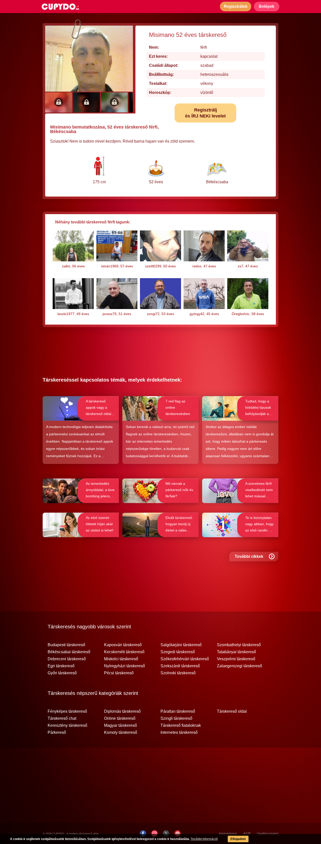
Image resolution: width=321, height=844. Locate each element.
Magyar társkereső (120, 726)
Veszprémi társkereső (236, 659)
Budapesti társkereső (66, 645)
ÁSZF (247, 833)
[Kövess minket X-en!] (166, 833)
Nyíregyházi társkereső (124, 666)
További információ (204, 839)
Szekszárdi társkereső (180, 666)
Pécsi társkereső (119, 673)
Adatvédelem (228, 833)
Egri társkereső (61, 666)
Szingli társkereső (176, 718)
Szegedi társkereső (177, 652)
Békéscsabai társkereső (69, 652)
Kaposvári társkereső (123, 645)
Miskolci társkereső (121, 659)
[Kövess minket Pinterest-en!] (177, 833)
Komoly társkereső (120, 733)
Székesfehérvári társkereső (184, 659)
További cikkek (249, 556)
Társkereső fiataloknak (180, 726)
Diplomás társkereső (122, 711)
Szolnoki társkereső (178, 673)
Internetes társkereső (179, 733)
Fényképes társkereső (67, 711)
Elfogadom (238, 839)
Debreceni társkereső (67, 659)
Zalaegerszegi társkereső (239, 666)
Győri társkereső (62, 673)
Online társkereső (119, 718)
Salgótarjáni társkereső (181, 645)
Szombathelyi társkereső (239, 645)
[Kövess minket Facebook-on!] (143, 833)
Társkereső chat (62, 718)
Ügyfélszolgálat (267, 833)
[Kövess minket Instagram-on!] (154, 833)
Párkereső (57, 733)
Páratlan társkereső (177, 711)
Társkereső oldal (232, 711)
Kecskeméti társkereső (124, 652)
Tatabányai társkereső (236, 652)
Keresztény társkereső (67, 726)
